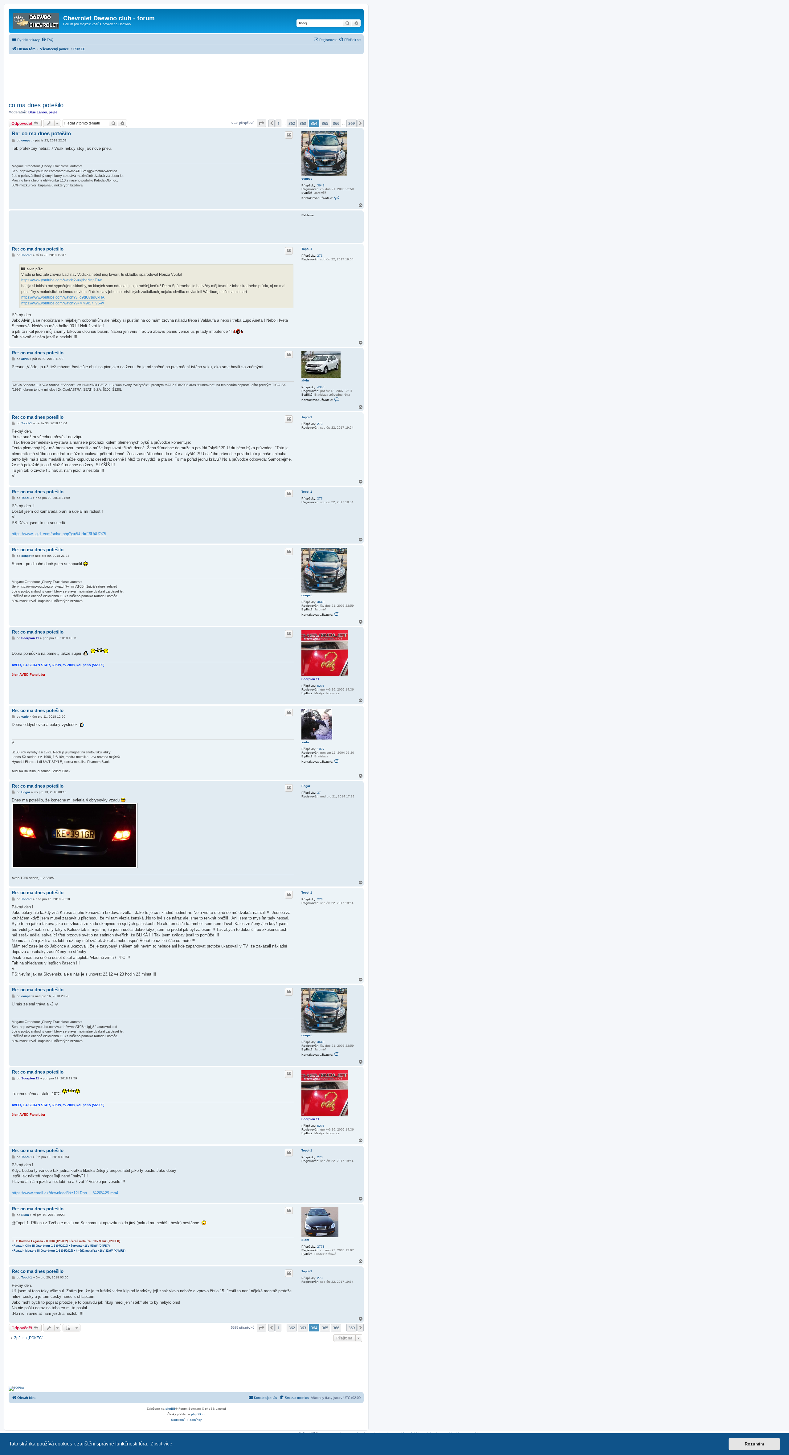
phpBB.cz (198, 1414)
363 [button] (303, 123)
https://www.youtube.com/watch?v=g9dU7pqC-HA (62, 297)
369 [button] (351, 123)
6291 (321, 685)
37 (319, 792)
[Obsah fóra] (36, 20)
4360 (321, 387)
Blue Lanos (37, 112)
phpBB (170, 1408)
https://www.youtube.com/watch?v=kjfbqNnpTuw (61, 280)
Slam (305, 1239)
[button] (261, 123)
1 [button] (278, 123)
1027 (321, 749)
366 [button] (336, 123)
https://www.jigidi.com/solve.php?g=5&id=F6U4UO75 (59, 534)
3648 (321, 185)
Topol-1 (306, 249)
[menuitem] (47, 39)
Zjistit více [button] (161, 1443)
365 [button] (325, 123)
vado (305, 742)
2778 (321, 1246)
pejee (53, 112)
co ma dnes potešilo (36, 105)
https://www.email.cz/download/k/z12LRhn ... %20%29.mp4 (65, 1193)
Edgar (305, 786)
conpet (306, 178)
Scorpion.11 (310, 679)
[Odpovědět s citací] (289, 135)
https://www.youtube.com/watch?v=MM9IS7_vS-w (62, 303)
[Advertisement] (186, 76)
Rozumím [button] (754, 1443)
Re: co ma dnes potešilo (41, 134)
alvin (305, 380)
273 (320, 255)
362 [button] (291, 123)
